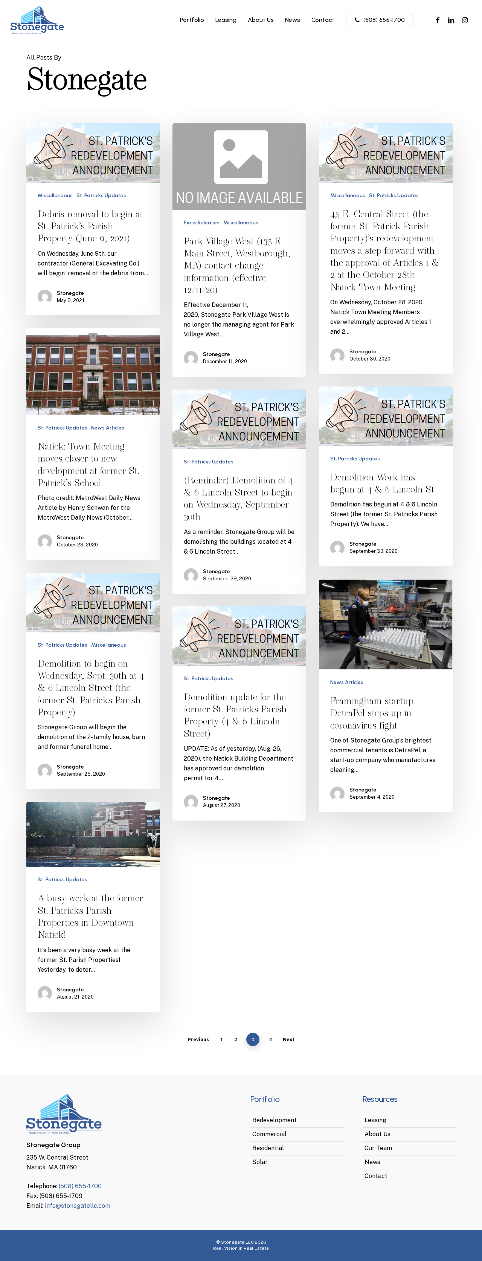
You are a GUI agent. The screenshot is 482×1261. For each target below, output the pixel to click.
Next (288, 1039)
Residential (268, 1148)
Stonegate (70, 293)
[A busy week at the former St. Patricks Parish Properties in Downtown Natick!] (93, 907)
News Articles (107, 428)
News (372, 1162)
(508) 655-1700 (80, 1186)
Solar (260, 1162)
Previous (198, 1039)
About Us (377, 1134)
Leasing (375, 1120)
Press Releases (202, 222)
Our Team (378, 1148)
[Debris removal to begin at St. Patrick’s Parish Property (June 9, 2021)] (93, 219)
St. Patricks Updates (101, 195)
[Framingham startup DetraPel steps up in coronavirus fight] (386, 696)
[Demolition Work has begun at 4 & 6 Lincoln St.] (386, 476)
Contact (376, 1176)
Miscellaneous (55, 195)
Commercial (269, 1134)
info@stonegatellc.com (77, 1205)
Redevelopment (274, 1120)
